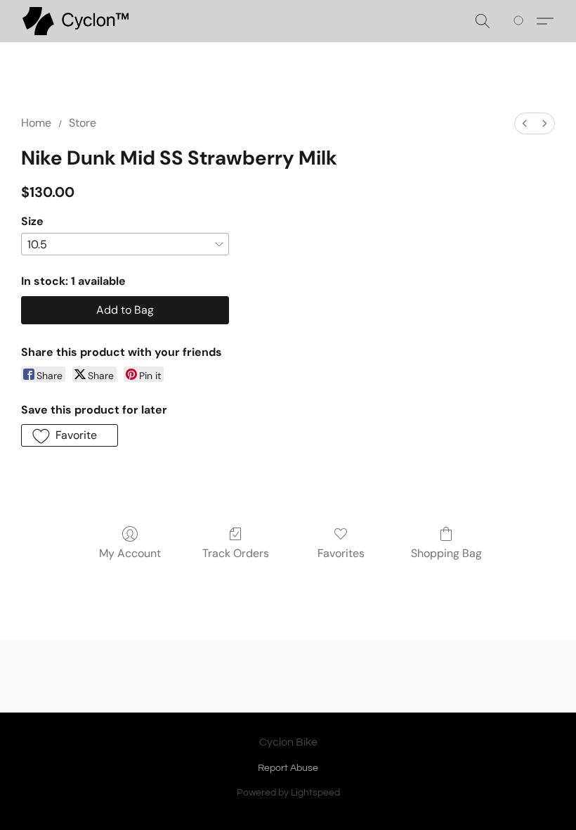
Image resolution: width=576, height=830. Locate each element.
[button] (75, 21)
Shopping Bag (446, 553)
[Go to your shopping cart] (521, 21)
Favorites (341, 553)
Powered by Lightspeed (288, 793)
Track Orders (235, 553)
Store (82, 122)
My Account (130, 553)
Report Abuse (288, 768)
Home (36, 122)
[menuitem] (525, 123)
